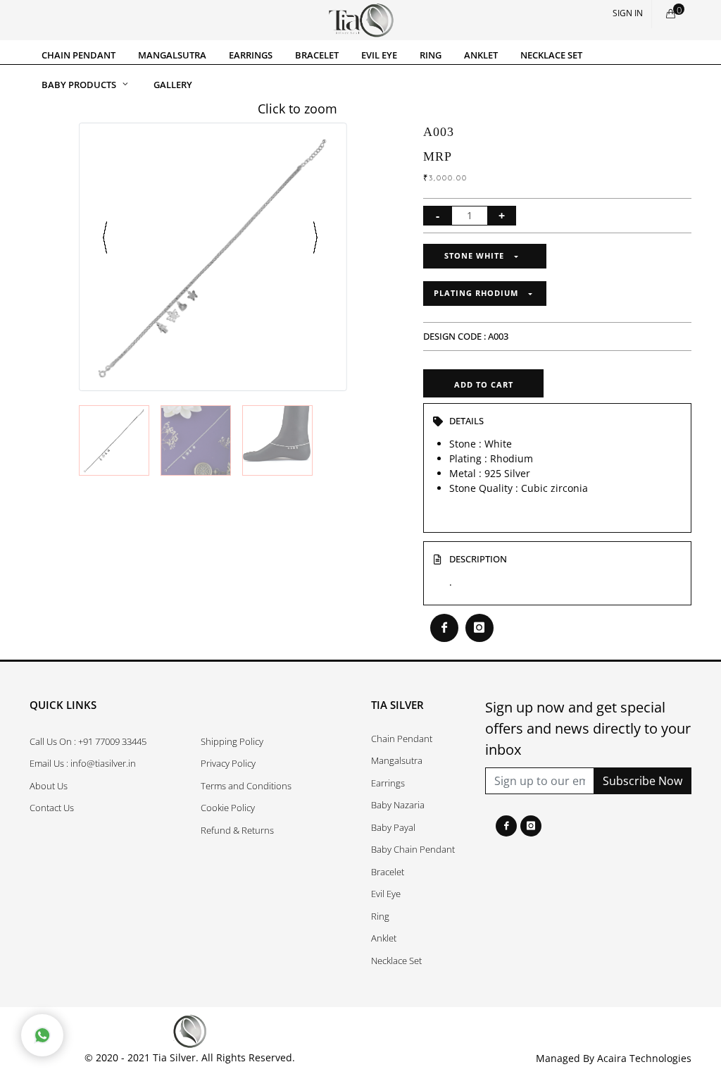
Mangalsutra (396, 760)
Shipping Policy (232, 741)
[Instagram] (530, 826)
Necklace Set (396, 960)
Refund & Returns (237, 830)
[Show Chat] (42, 1035)
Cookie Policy (228, 807)
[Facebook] (506, 826)
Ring (380, 916)
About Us (49, 785)
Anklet (383, 938)
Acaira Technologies (644, 1058)
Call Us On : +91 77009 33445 (88, 741)
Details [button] (466, 420)
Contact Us (52, 807)
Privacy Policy (228, 763)
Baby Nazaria (398, 804)
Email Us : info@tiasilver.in (83, 763)
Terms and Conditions (246, 785)
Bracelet (387, 871)
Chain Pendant (401, 738)
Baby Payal (393, 827)
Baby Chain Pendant (413, 849)
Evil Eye (386, 893)
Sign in (628, 13)
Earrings (388, 783)
